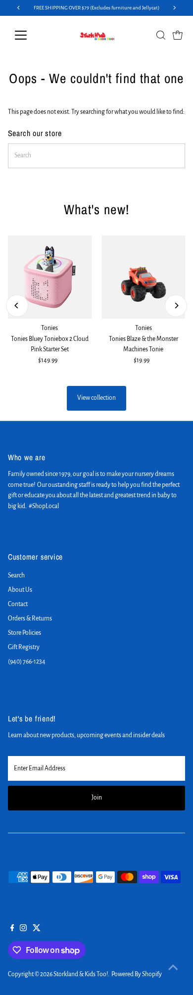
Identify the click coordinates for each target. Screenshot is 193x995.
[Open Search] (160, 35)
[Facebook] (12, 929)
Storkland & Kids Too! (80, 974)
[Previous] (17, 305)
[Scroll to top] (173, 968)
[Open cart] (178, 35)
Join (97, 797)
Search (16, 575)
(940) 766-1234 (27, 661)
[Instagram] (23, 929)
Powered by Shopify (136, 974)
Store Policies (24, 632)
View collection (96, 397)
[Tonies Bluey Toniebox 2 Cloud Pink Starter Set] (50, 277)
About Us (20, 589)
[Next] (176, 305)
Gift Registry (24, 647)
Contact (18, 604)
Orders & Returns (30, 618)
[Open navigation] (28, 35)
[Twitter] (36, 929)
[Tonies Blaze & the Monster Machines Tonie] (143, 277)
